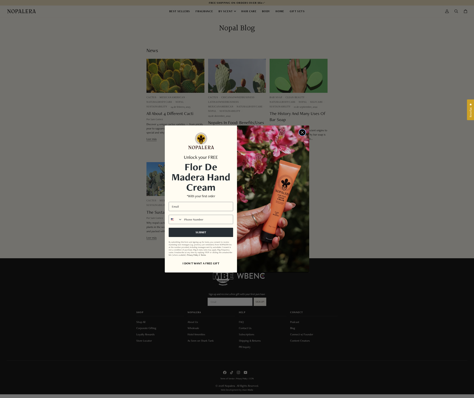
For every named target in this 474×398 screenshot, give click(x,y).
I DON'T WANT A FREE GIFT (201, 263)
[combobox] (175, 219)
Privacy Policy (192, 255)
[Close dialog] (302, 132)
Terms (203, 255)
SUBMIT (201, 232)
